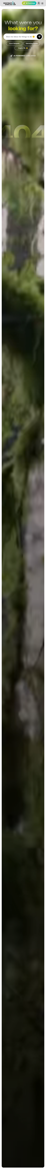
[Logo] (9, 3)
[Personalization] (39, 3)
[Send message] (39, 36)
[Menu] (42, 3)
